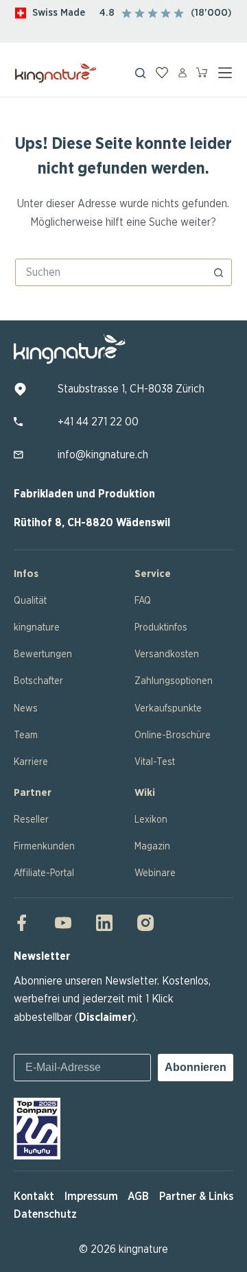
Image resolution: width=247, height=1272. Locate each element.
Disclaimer (105, 1017)
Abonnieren (195, 1067)
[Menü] (225, 73)
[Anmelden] (182, 72)
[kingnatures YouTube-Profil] (63, 923)
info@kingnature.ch (103, 454)
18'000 (211, 13)
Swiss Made (58, 13)
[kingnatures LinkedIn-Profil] (104, 923)
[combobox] (111, 272)
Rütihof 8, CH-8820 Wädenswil (92, 522)
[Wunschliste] (162, 73)
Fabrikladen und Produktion (84, 493)
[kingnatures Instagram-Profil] (141, 923)
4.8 (107, 13)
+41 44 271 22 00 (98, 421)
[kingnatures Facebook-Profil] (26, 923)
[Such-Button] (218, 272)
